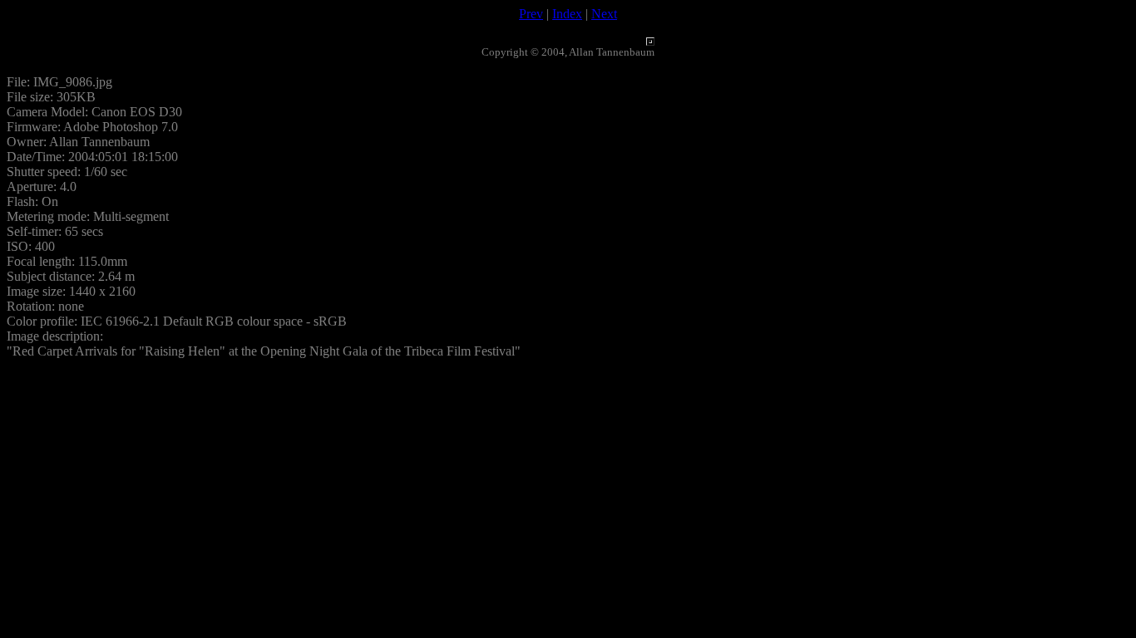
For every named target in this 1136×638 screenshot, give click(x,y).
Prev (531, 14)
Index (567, 14)
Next (604, 14)
